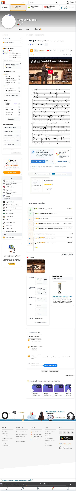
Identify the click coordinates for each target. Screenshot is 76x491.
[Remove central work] (31, 480)
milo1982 (33, 346)
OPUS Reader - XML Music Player (50, 432)
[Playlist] (74, 484)
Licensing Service (20, 436)
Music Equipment (37, 439)
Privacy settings (6, 445)
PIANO (31, 35)
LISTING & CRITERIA (12, 135)
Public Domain (39, 318)
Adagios (39, 309)
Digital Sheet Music (37, 436)
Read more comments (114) (50, 365)
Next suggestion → (57, 278)
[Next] (48, 484)
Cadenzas (39, 314)
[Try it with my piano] (33, 152)
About (20, 29)
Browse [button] (22, 489)
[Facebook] (60, 432)
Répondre (35, 343)
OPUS (53, 489)
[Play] (31, 50)
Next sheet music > (54, 371)
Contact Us (5, 436)
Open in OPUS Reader (62, 161)
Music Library (8, 38)
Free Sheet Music (37, 431)
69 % (63, 50)
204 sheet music (14, 53)
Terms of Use (5, 440)
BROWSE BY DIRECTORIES (10, 127)
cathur (33, 355)
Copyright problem (70, 375)
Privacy (4, 443)
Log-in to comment (35, 336)
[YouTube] (64, 432)
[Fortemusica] (60, 447)
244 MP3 (15, 55)
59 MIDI (14, 57)
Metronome (47, 436)
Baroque (39, 305)
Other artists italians (16, 152)
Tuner (46, 443)
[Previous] (41, 484)
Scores (28, 29)
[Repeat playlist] (52, 484)
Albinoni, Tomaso (39, 35)
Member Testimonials (7, 438)
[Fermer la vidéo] (70, 58)
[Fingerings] (50, 50)
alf (32, 363)
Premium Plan (19, 439)
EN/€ (72, 2)
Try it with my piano (37, 161)
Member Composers (21, 431)
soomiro (33, 339)
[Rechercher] (56, 2)
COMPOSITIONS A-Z (12, 140)
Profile (68, 489)
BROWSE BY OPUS (9, 131)
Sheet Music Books (37, 434)
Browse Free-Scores (9, 42)
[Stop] (35, 50)
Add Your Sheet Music (21, 434)
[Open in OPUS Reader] (57, 154)
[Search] (19, 60)
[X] (68, 432)
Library (38, 489)
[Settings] (54, 50)
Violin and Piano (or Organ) (41, 299)
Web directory (48, 445)
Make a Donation (20, 441)
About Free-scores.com (5, 432)
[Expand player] (71, 50)
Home (7, 489)
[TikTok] (72, 432)
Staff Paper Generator (50, 440)
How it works (47, 161)
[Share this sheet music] (46, 44)
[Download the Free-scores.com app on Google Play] (66, 438)
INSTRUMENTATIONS (9, 144)
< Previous (44, 371)
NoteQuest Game (49, 438)
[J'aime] (23, 484)
